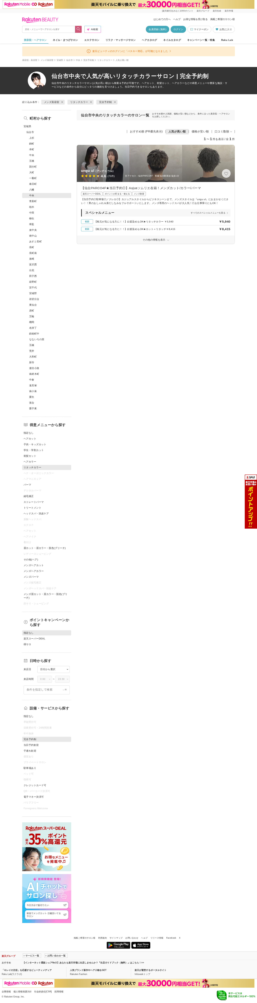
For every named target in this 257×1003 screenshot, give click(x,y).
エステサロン (91, 40)
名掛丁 (33, 327)
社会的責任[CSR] (43, 991)
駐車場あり (30, 768)
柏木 (31, 207)
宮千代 (33, 287)
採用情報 (58, 991)
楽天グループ (203, 11)
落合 (31, 402)
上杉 (31, 137)
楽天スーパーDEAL (34, 638)
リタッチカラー (104, 60)
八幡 (31, 189)
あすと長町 (35, 241)
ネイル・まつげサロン (65, 40)
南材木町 (34, 373)
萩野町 (33, 281)
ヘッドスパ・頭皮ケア (36, 513)
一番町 (33, 178)
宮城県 (60, 60)
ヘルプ (177, 19)
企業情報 (6, 991)
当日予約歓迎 (31, 745)
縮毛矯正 (29, 496)
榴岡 (31, 322)
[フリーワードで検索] (78, 29)
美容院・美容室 (29, 60)
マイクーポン (201, 29)
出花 (31, 270)
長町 (31, 247)
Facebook (171, 938)
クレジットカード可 (35, 785)
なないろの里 (36, 339)
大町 (31, 172)
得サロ (27, 644)
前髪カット (30, 455)
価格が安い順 (200, 131)
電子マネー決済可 (34, 796)
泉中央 (33, 230)
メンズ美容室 (47, 60)
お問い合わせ (131, 938)
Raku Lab (227, 40)
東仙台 (33, 304)
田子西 (33, 276)
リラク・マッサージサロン (121, 40)
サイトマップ (116, 938)
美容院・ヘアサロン (35, 40)
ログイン (178, 29)
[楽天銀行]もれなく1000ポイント (177, 11)
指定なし (29, 432)
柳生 (31, 218)
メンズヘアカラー (34, 571)
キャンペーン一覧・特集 (201, 40)
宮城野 (33, 293)
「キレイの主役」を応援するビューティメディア (27, 970)
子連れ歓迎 (30, 750)
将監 (31, 224)
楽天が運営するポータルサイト (150, 970)
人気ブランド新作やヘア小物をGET (88, 970)
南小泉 (33, 391)
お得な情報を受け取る (195, 19)
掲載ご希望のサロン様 (222, 19)
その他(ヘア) (31, 559)
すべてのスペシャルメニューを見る (208, 213)
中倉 (31, 379)
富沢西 (33, 264)
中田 (31, 212)
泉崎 (31, 258)
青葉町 (33, 201)
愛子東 (33, 408)
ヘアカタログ (149, 40)
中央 (78, 60)
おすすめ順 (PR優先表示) (146, 131)
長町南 (33, 253)
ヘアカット (30, 438)
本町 (31, 149)
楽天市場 (229, 11)
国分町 (33, 166)
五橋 (31, 160)
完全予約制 (88, 60)
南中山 (33, 235)
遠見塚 (33, 385)
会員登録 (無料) (157, 29)
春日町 (33, 183)
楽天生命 (217, 11)
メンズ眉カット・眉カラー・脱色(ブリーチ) (45, 596)
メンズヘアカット (34, 565)
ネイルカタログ (172, 40)
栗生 (31, 397)
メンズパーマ (31, 576)
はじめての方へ (162, 19)
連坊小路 (34, 368)
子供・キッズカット (35, 444)
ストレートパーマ (34, 502)
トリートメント (32, 507)
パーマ (27, 484)
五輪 (31, 316)
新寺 (31, 362)
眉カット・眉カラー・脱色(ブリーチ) (45, 548)
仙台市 (69, 60)
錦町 (31, 143)
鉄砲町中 (34, 333)
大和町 (33, 356)
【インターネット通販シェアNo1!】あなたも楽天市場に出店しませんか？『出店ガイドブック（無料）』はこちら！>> (83, 962)
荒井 (31, 350)
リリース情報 (157, 938)
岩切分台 (34, 299)
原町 (31, 310)
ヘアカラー (30, 461)
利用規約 (102, 938)
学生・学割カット (34, 450)
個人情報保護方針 (22, 991)
